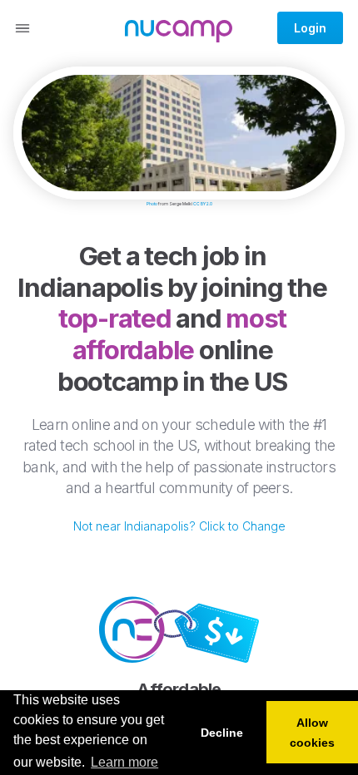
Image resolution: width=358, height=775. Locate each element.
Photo (152, 203)
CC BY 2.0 (202, 203)
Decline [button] (222, 732)
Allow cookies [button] (312, 732)
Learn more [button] (124, 762)
